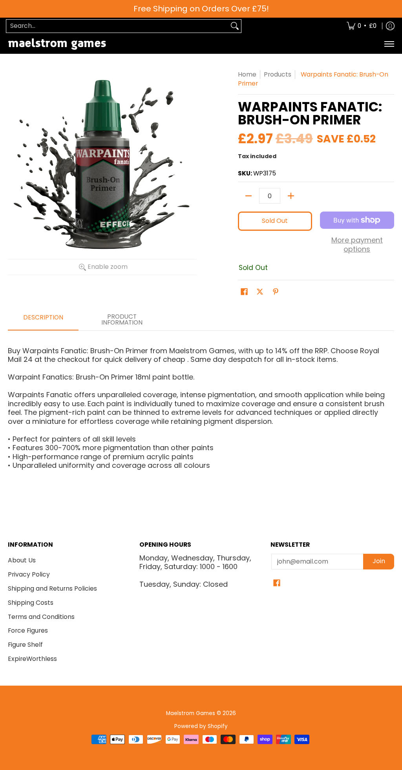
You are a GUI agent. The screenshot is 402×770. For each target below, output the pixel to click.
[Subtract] (248, 196)
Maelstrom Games (190, 713)
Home (247, 74)
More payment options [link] (357, 245)
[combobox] (117, 26)
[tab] (43, 320)
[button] (244, 292)
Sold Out (275, 220)
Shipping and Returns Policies (52, 588)
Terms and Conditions (41, 616)
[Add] (291, 196)
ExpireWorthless (32, 658)
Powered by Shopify (201, 726)
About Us (22, 560)
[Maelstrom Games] (57, 44)
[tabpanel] (201, 404)
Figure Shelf (25, 644)
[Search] (234, 26)
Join (379, 561)
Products (277, 74)
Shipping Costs (30, 602)
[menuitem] (361, 26)
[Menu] (389, 44)
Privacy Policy (29, 574)
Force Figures (28, 630)
